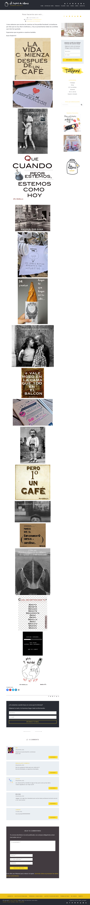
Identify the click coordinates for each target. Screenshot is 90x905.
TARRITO (80, 896)
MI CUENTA (74, 896)
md (17, 748)
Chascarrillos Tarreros (33, 21)
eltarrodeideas (36, 19)
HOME (42, 5)
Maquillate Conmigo (23, 763)
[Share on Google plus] (54, 696)
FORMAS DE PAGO (64, 896)
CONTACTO (10, 896)
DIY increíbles (72, 87)
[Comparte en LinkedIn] (56, 696)
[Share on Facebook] (48, 696)
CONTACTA (82, 5)
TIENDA (72, 5)
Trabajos (72, 82)
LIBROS (76, 5)
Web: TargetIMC (20, 902)
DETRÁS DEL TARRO (49, 5)
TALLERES (63, 5)
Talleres (72, 89)
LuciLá (18, 779)
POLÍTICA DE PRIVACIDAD (21, 896)
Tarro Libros (72, 91)
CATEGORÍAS (72, 80)
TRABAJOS (57, 5)
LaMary (18, 810)
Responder (53, 757)
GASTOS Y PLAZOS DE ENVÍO (51, 896)
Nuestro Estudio (72, 94)
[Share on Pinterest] (52, 696)
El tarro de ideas (13, 900)
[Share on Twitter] (50, 696)
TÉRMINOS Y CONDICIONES (36, 896)
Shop (72, 85)
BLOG (68, 5)
